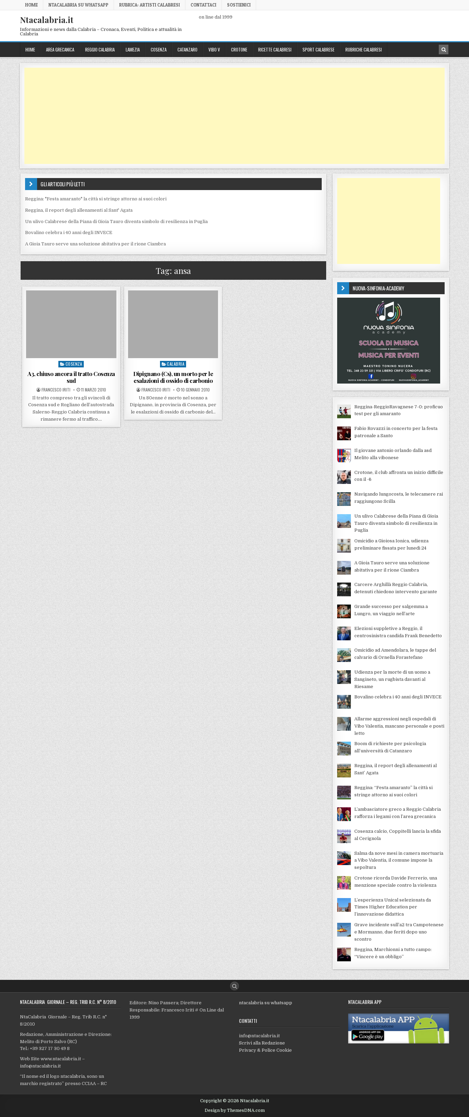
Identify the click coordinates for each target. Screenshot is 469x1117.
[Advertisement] (230, 116)
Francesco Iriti (56, 390)
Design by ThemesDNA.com (235, 1110)
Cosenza (159, 49)
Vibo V (214, 49)
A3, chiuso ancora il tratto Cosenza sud (71, 377)
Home (31, 5)
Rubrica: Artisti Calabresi (149, 5)
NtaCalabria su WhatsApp (78, 5)
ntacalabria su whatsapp (265, 1002)
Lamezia (133, 49)
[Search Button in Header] (443, 49)
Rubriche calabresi (363, 49)
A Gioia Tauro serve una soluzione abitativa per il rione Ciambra (95, 243)
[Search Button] (234, 986)
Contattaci (203, 5)
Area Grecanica (60, 49)
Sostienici (239, 5)
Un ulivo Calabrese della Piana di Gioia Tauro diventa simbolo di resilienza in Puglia (116, 221)
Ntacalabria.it (46, 19)
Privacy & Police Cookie (265, 1050)
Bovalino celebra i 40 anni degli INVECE (68, 232)
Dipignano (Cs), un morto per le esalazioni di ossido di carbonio (173, 377)
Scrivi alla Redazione (262, 1043)
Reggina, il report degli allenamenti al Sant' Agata (79, 210)
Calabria (175, 364)
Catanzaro (187, 49)
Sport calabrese (318, 49)
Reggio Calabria (100, 49)
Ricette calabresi (274, 49)
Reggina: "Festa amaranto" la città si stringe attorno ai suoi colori (96, 198)
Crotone (239, 49)
